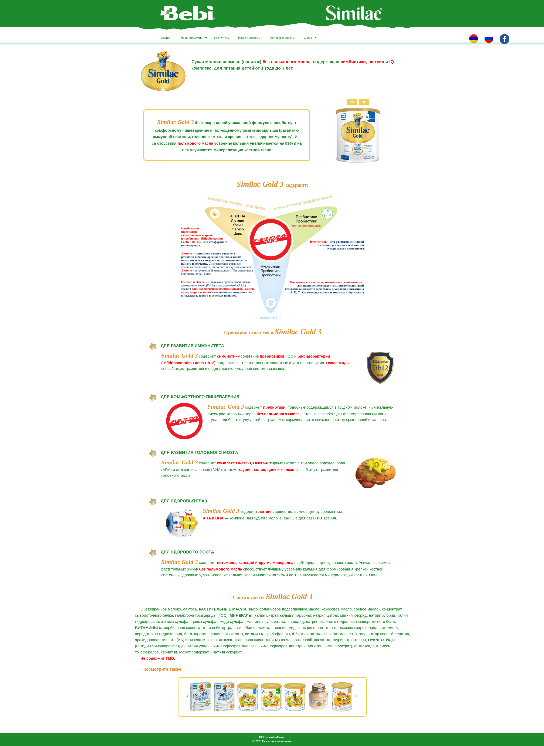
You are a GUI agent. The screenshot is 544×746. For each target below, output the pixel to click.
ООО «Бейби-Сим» (271, 737)
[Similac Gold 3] (357, 135)
